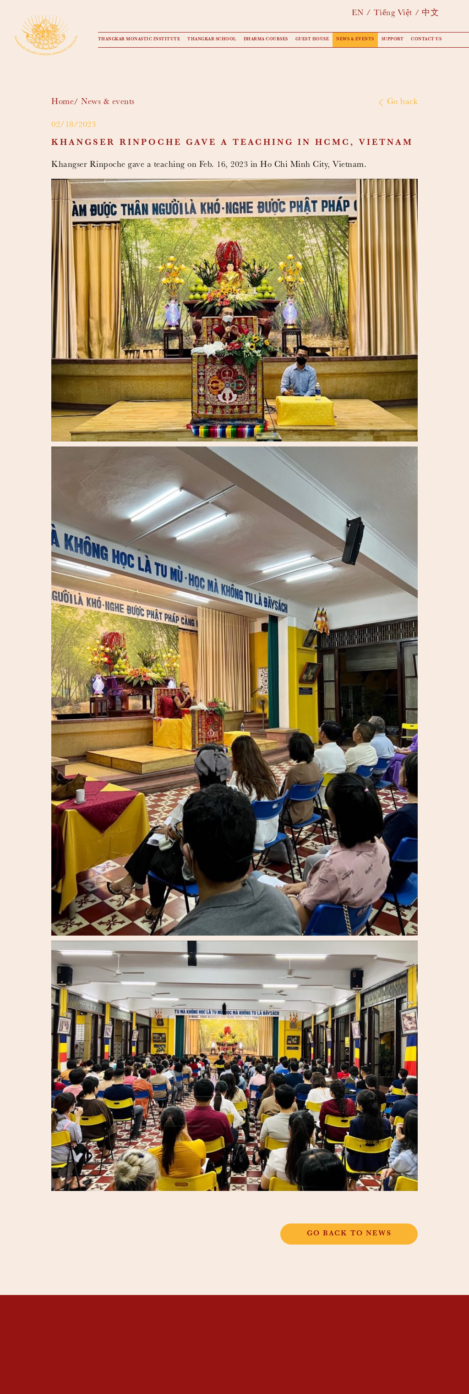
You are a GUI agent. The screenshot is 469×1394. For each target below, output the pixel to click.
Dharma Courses (266, 40)
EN (358, 14)
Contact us (426, 40)
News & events (355, 40)
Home (62, 102)
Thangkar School (211, 40)
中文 (430, 14)
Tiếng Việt (393, 14)
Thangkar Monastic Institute (139, 40)
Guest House (312, 40)
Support (393, 40)
